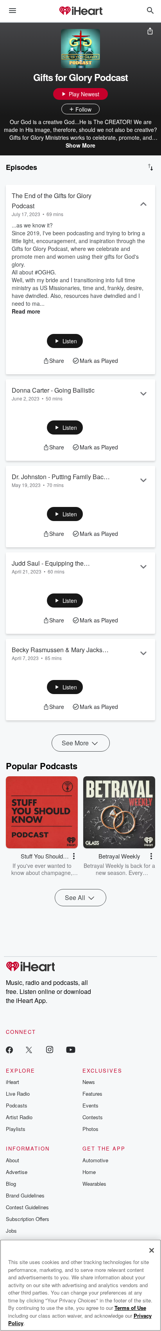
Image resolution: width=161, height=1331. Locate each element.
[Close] (151, 1250)
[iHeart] (80, 11)
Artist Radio (19, 1117)
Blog (11, 1183)
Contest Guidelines (27, 1207)
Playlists (15, 1129)
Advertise (16, 1172)
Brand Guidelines (25, 1195)
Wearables (94, 1183)
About (12, 1160)
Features (92, 1093)
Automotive (95, 1160)
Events (90, 1105)
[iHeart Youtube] (70, 1049)
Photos (90, 1129)
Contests (92, 1117)
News (88, 1082)
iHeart (12, 1082)
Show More (80, 145)
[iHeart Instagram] (49, 1049)
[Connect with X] (29, 1049)
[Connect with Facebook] (9, 1049)
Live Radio (18, 1093)
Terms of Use (130, 1307)
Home (89, 1172)
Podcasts (16, 1105)
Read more (26, 311)
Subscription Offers (27, 1219)
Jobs (11, 1230)
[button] (65, 341)
